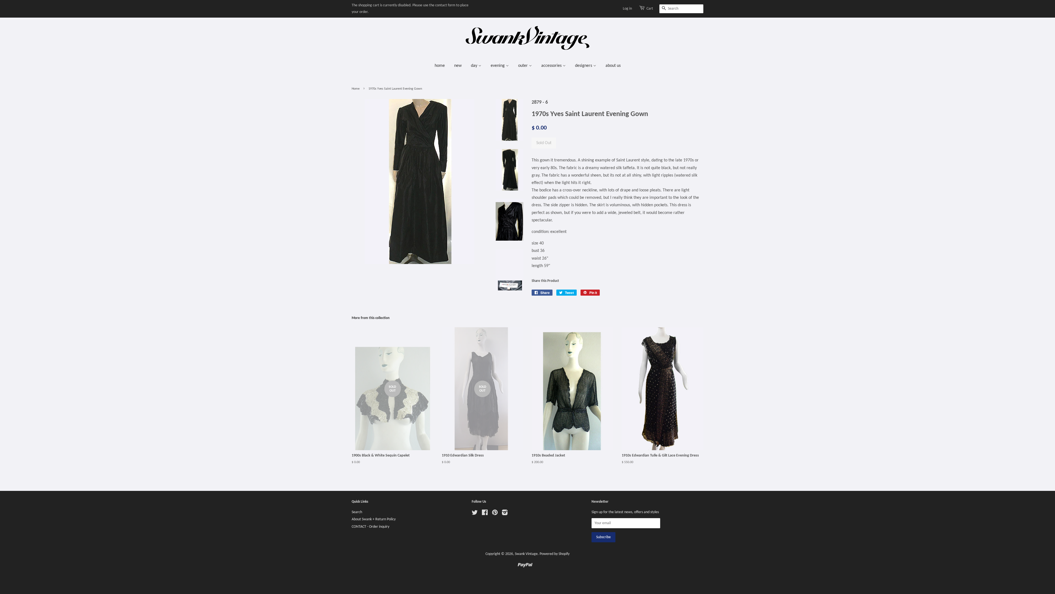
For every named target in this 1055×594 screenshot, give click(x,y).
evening (498, 66)
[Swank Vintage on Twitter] (475, 514)
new (458, 66)
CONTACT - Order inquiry (370, 527)
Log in (627, 9)
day (474, 66)
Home (356, 88)
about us (613, 66)
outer (523, 66)
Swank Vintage (526, 554)
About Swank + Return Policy (374, 519)
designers (584, 66)
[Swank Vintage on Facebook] (485, 514)
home (440, 66)
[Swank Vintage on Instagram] (505, 514)
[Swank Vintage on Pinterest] (495, 514)
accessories (552, 66)
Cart (649, 9)
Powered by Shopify (555, 554)
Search (357, 512)
